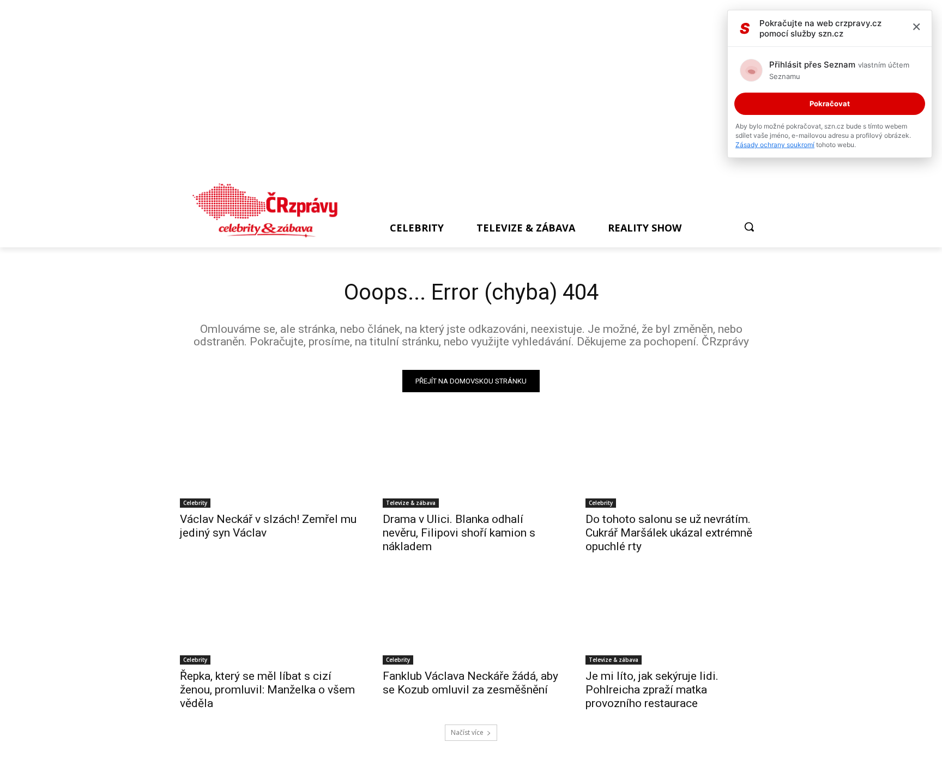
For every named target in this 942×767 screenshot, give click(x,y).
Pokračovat (830, 103)
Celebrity (195, 503)
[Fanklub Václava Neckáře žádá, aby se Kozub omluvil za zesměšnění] (471, 620)
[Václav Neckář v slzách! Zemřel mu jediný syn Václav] (268, 463)
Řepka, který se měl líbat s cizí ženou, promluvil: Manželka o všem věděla (267, 689)
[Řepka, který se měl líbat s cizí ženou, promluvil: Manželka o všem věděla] (268, 620)
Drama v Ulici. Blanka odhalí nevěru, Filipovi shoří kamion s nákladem (459, 533)
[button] (749, 227)
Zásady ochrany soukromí (774, 145)
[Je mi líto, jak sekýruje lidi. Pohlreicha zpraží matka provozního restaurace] (673, 620)
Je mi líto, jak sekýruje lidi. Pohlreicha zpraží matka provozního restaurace (651, 689)
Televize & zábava (411, 503)
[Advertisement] (466, 93)
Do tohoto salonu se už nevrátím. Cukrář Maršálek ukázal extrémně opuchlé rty (668, 533)
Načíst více (467, 732)
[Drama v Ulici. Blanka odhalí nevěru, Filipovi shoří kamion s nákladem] (471, 463)
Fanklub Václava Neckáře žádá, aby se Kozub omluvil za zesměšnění (470, 682)
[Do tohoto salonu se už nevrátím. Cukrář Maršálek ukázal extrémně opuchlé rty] (673, 463)
